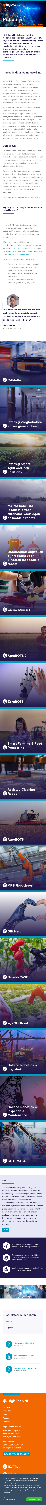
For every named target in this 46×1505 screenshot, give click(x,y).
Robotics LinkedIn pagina (24, 248)
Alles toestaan (34, 1499)
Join (6, 1230)
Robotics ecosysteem (15, 251)
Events (5, 1414)
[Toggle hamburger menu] (42, 5)
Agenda (9, 1328)
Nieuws (9, 1322)
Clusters (6, 1407)
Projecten (7, 1411)
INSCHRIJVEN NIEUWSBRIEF (16, 1454)
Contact (6, 1422)
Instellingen (10, 1499)
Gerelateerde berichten (21, 1315)
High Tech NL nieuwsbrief (18, 254)
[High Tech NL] (12, 5)
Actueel (6, 1418)
